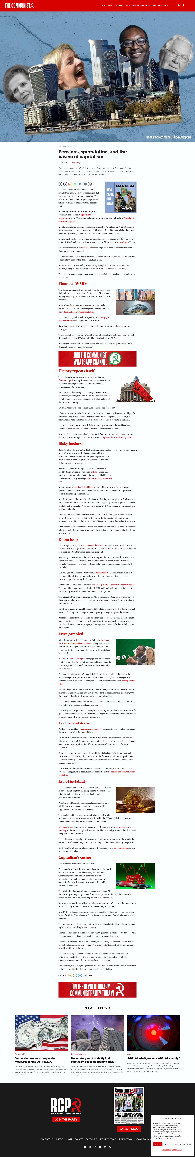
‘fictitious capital (65, 380)
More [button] (166, 5)
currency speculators (90, 729)
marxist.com (125, 1139)
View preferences (182, 1144)
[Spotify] (105, 1147)
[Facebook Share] (60, 184)
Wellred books (108, 1139)
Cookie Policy (166, 1150)
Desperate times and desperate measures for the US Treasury (35, 1060)
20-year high (121, 242)
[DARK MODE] (183, 5)
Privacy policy (177, 1150)
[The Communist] (19, 7)
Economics (75, 1054)
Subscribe (119, 5)
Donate (110, 5)
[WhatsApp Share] (75, 184)
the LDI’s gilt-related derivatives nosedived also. (113, 585)
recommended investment (94, 545)
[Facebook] (84, 1147)
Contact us (47, 1139)
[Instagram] (95, 1147)
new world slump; (121, 848)
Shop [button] (160, 5)
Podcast (152, 5)
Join (103, 5)
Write (128, 5)
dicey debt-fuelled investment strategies (75, 312)
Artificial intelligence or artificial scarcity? (153, 1058)
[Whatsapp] (110, 1147)
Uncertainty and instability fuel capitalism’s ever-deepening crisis (92, 1060)
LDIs (95, 472)
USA (23, 1054)
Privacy (60, 1139)
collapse (85, 248)
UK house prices (65, 827)
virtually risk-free (103, 573)
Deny (167, 1144)
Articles (135, 5)
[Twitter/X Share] (65, 184)
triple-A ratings (76, 659)
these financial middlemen (83, 487)
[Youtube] (100, 1147)
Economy (76, 162)
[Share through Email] (85, 184)
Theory (144, 5)
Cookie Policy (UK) (144, 1139)
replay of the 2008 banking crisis (117, 437)
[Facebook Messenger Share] (80, 184)
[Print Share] (90, 184)
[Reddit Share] (70, 184)
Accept (157, 1144)
